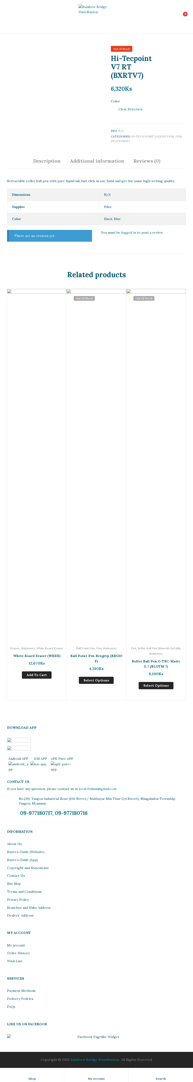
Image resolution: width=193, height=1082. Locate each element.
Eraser (15, 648)
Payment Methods (21, 991)
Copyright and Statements (28, 868)
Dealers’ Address (20, 915)
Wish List (14, 961)
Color (115, 101)
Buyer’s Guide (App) (22, 860)
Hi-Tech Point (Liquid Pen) (152, 136)
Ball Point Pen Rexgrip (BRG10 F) (96, 658)
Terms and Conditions (24, 892)
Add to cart (37, 675)
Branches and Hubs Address (29, 908)
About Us (14, 844)
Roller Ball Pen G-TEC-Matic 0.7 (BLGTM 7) (156, 664)
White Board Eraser (49, 648)
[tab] (46, 162)
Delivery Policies (20, 999)
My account (16, 945)
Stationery (120, 141)
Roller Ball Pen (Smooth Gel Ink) (159, 648)
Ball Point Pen (85, 648)
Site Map (14, 884)
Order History (18, 953)
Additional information (97, 161)
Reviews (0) (146, 161)
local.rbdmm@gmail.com (98, 789)
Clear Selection (130, 109)
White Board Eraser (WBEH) (36, 656)
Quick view (37, 483)
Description (46, 161)
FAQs (11, 1007)
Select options (96, 680)
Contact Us (16, 876)
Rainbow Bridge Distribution (94, 1060)
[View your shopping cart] (180, 16)
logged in (128, 232)
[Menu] (12, 16)
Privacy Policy (18, 900)
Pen (178, 136)
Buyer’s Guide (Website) (25, 852)
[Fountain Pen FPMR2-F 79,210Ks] (171, 50)
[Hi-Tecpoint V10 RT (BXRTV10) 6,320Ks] (183, 50)
